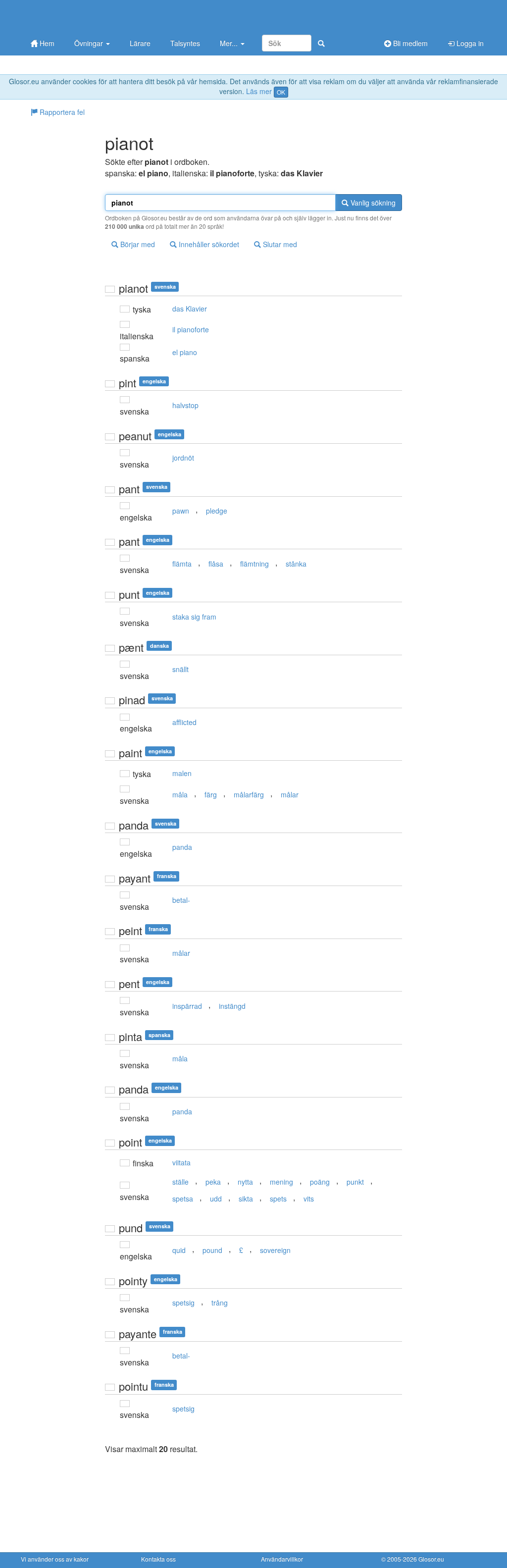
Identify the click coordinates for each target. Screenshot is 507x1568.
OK (281, 92)
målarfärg (249, 794)
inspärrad (187, 1006)
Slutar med (279, 244)
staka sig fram (194, 617)
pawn (180, 511)
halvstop (185, 405)
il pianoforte (190, 329)
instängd (232, 1006)
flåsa (215, 564)
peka (213, 1182)
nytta (245, 1182)
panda (182, 847)
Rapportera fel (61, 112)
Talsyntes (185, 43)
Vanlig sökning (372, 203)
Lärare (140, 43)
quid (179, 1250)
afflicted (184, 722)
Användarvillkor (282, 1559)
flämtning (254, 564)
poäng (320, 1182)
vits (309, 1198)
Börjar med (136, 244)
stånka (296, 564)
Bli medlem (409, 43)
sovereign (275, 1250)
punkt (355, 1182)
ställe (180, 1182)
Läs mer (259, 91)
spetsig (183, 1302)
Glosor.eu (431, 1559)
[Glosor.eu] (72, 16)
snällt (180, 669)
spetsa (182, 1198)
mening (281, 1182)
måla (180, 794)
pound (212, 1250)
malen (182, 773)
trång (219, 1302)
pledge (216, 511)
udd (216, 1198)
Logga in (469, 43)
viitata (181, 1162)
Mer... (230, 43)
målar (290, 794)
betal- (181, 900)
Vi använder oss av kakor (55, 1559)
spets (278, 1198)
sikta (246, 1198)
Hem (46, 43)
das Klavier (189, 309)
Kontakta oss (158, 1559)
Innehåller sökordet (208, 244)
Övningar (89, 43)
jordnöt (183, 458)
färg (210, 794)
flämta (182, 564)
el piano (184, 352)
